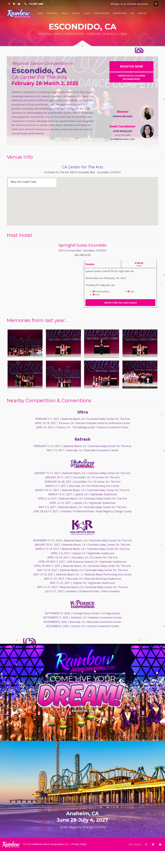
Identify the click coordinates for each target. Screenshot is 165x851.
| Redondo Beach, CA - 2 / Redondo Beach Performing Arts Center (82, 574)
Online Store (119, 13)
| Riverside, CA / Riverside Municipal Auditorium (82, 578)
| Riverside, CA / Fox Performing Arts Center (82, 486)
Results (76, 13)
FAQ (132, 13)
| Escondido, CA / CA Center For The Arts (82, 477)
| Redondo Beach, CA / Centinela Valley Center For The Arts (82, 419)
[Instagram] (14, 3)
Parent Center (101, 13)
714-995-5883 (35, 3)
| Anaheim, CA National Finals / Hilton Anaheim (82, 591)
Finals (64, 13)
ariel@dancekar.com (123, 139)
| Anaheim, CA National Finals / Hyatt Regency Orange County (83, 511)
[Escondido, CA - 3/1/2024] (25, 343)
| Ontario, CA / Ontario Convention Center (82, 626)
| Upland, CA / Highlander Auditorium (82, 494)
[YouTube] (18, 3)
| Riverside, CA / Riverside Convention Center (82, 450)
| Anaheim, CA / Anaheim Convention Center (82, 617)
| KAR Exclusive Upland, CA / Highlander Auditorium (82, 561)
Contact (142, 13)
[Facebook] (9, 3)
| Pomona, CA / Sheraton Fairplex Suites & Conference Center (82, 423)
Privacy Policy (79, 844)
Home (40, 13)
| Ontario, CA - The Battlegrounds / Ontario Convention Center (82, 427)
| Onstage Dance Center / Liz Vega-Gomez (82, 613)
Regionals (52, 13)
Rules (87, 13)
